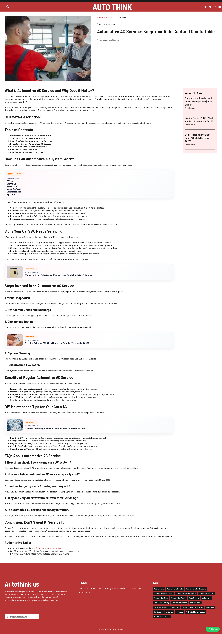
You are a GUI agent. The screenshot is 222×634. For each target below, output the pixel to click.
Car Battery (164, 603)
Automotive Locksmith (196, 589)
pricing (169, 612)
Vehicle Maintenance (195, 612)
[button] (8, 7)
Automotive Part (161, 598)
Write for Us (84, 592)
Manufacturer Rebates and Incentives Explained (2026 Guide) (58, 275)
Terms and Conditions (130, 588)
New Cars (210, 607)
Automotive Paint (206, 593)
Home (81, 588)
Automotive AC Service (109, 40)
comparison (195, 603)
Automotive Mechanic (163, 593)
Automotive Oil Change (186, 593)
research (179, 612)
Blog (99, 588)
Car (155, 603)
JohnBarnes (121, 17)
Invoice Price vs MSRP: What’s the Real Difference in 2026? (57, 343)
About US (90, 588)
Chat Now (214, 629)
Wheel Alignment (161, 616)
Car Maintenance (179, 603)
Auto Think (112, 7)
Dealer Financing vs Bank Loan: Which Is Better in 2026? (55, 428)
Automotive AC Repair (107, 24)
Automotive (159, 589)
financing (174, 607)
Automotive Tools (178, 598)
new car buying (196, 607)
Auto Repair (194, 598)
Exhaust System (161, 607)
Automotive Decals (175, 589)
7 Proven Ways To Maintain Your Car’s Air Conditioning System (14, 188)
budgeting (206, 598)
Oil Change (158, 612)
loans (184, 607)
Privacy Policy (111, 588)
